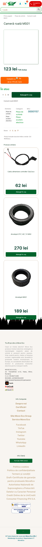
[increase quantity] (8, 95)
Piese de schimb (20, 16)
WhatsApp (21, 442)
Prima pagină (8, 16)
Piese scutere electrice (8, 119)
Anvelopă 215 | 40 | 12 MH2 (21, 234)
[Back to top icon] (23, 531)
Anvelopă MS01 (21, 297)
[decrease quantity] (3, 95)
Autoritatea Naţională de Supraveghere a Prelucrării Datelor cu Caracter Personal (21, 488)
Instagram (21, 432)
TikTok (21, 428)
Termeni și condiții (21, 474)
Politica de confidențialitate (21, 470)
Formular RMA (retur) (21, 460)
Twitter (21, 435)
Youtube (21, 439)
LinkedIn (21, 446)
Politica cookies (21, 467)
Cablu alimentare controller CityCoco (21, 172)
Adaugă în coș (26, 95)
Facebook (21, 424)
